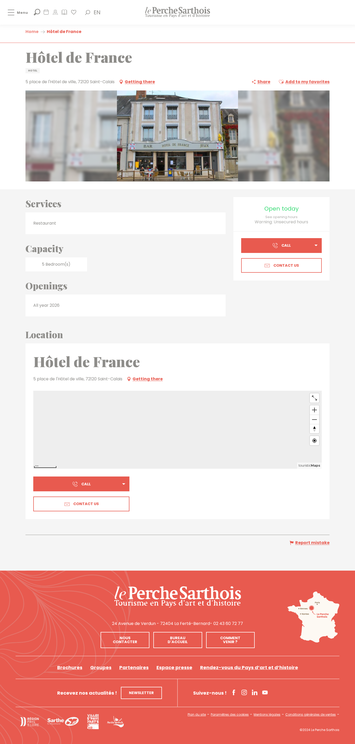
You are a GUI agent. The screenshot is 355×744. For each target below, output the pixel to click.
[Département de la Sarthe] (63, 721)
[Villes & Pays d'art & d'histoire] (93, 721)
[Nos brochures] (64, 14)
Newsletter (141, 692)
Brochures (69, 667)
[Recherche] (37, 14)
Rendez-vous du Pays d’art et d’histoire (249, 667)
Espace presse (174, 667)
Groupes (100, 667)
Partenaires (134, 667)
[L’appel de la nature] (55, 14)
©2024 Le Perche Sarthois (319, 730)
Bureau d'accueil (178, 639)
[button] (87, 12)
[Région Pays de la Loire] (29, 721)
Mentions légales (267, 714)
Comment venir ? (230, 639)
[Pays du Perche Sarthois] (177, 12)
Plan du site (197, 714)
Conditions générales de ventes (310, 714)
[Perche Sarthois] (177, 597)
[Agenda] (46, 14)
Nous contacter (125, 639)
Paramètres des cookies (230, 714)
